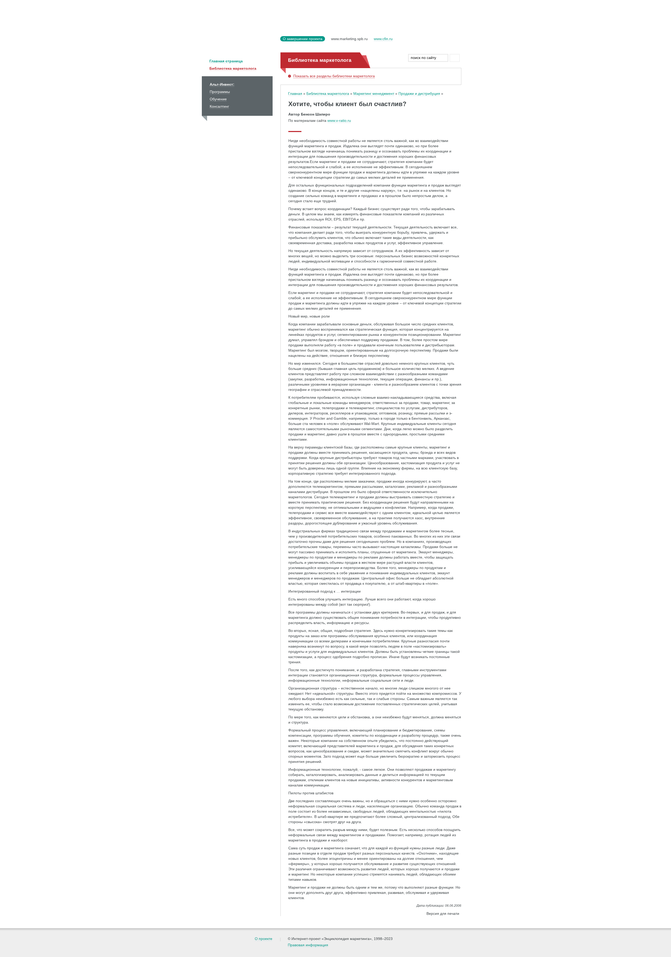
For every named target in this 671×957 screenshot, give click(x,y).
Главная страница (226, 61)
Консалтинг (219, 106)
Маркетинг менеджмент (373, 93)
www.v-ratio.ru (339, 120)
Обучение (218, 99)
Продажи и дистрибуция (419, 93)
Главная (295, 93)
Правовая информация (308, 945)
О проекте (263, 939)
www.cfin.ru (383, 39)
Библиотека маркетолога (232, 68)
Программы (220, 92)
